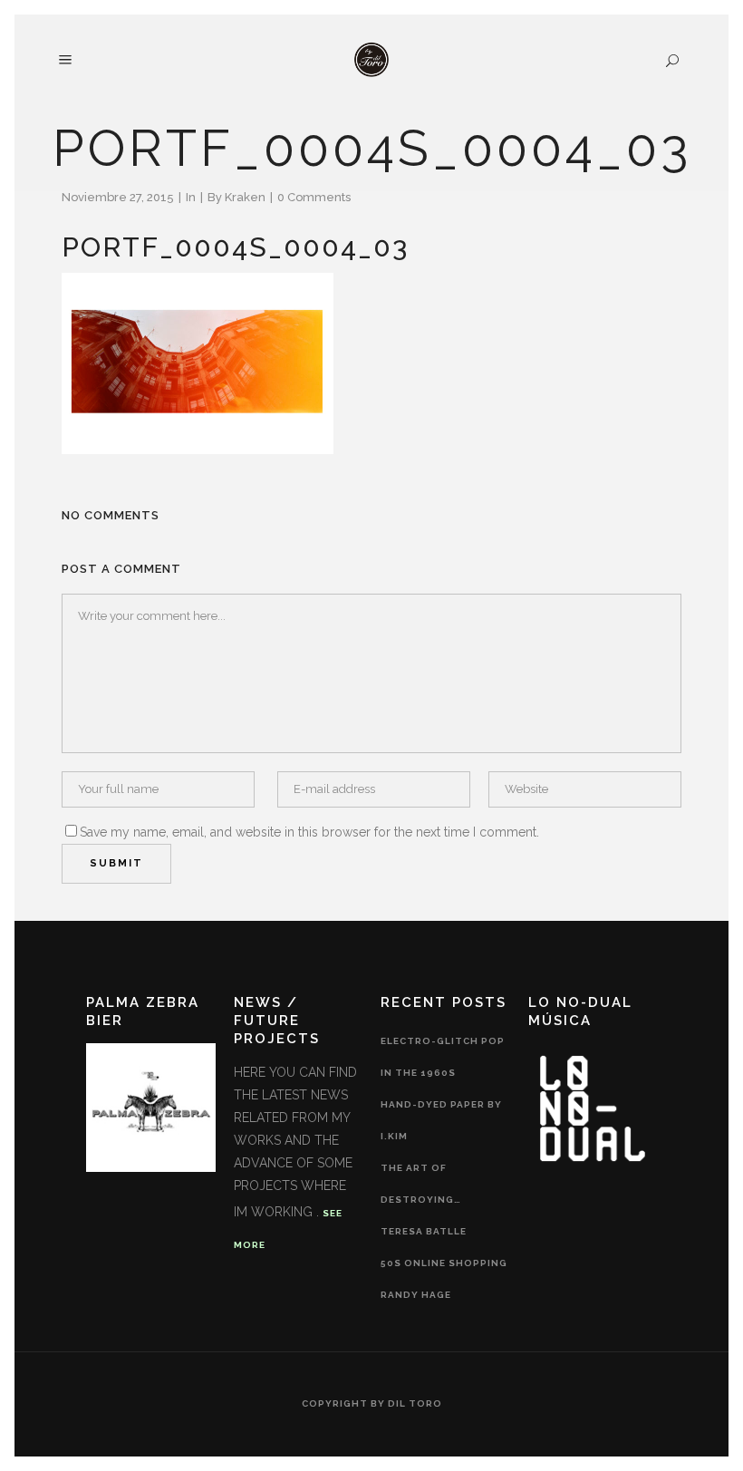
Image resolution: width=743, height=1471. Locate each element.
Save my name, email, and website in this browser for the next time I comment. (309, 832)
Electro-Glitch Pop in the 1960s (443, 1057)
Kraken (245, 197)
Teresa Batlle (424, 1231)
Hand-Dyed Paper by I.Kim (441, 1120)
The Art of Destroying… (421, 1184)
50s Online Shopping (444, 1263)
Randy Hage (416, 1295)
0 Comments (314, 197)
